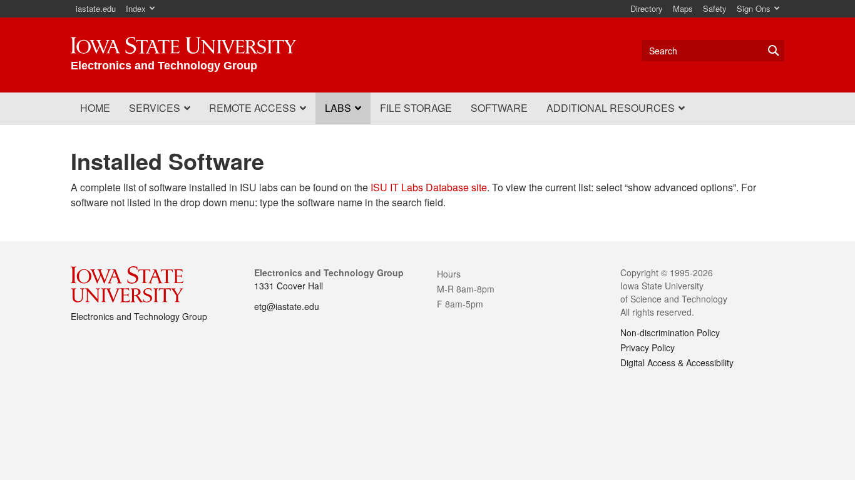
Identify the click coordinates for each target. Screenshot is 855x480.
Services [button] (154, 108)
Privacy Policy (647, 347)
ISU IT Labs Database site (429, 187)
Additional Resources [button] (610, 108)
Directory (646, 8)
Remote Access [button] (252, 108)
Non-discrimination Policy (670, 332)
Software (499, 108)
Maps (683, 8)
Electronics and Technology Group (139, 316)
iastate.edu (96, 8)
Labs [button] (338, 108)
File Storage (416, 108)
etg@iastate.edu (286, 306)
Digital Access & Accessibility (677, 362)
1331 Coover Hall (288, 285)
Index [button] (136, 8)
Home (95, 108)
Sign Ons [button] (754, 8)
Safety (715, 8)
